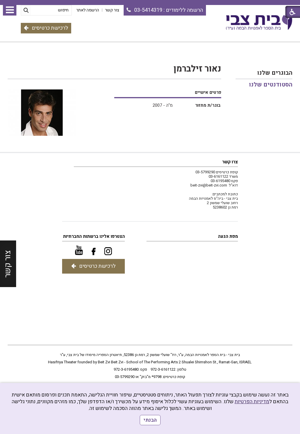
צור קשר (7, 263)
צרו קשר (230, 162)
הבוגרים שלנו (274, 73)
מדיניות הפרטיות (252, 401)
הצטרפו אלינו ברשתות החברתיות (94, 236)
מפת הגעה (228, 236)
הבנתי (150, 420)
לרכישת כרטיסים (50, 28)
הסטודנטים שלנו (270, 84)
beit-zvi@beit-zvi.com (208, 185)
